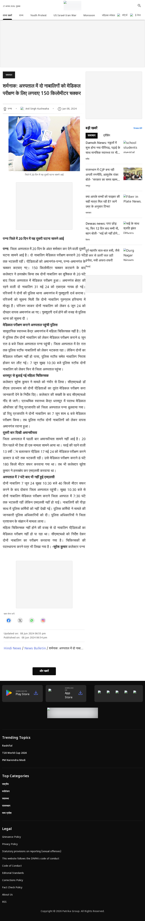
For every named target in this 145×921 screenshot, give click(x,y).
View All (138, 128)
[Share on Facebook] (8, 620)
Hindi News (12, 649)
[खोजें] (139, 5)
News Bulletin (35, 649)
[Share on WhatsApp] (31, 620)
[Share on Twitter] (20, 620)
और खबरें (44, 671)
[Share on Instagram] (43, 620)
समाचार (9, 75)
